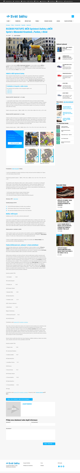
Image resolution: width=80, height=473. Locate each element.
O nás (42, 463)
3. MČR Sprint (9, 92)
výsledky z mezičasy (24, 322)
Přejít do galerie (15, 143)
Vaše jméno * (8, 422)
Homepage (8, 25)
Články (12, 25)
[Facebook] (59, 466)
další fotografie (15, 168)
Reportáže (23, 25)
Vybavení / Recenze (48, 21)
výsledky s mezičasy (24, 392)
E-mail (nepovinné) (34, 422)
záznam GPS (16, 322)
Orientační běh (17, 25)
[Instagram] (61, 466)
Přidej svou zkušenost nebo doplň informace (18, 399)
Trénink (37, 21)
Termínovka (17, 21)
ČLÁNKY (8, 21)
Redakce (42, 465)
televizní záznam (39, 392)
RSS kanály (60, 463)
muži (15, 198)
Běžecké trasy (28, 21)
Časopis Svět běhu (68, 21)
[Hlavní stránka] (16, 16)
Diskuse (58, 21)
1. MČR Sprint (9, 89)
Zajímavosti (29, 25)
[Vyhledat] (73, 16)
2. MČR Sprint (9, 91)
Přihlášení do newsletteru (28, 465)
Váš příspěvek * (8, 428)
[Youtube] (63, 466)
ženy (17, 198)
